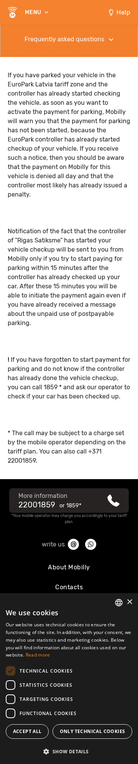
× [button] (129, 602)
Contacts (69, 587)
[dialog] (69, 678)
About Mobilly (69, 567)
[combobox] (119, 602)
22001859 (36, 504)
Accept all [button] (27, 731)
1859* (73, 505)
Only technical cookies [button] (92, 731)
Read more (38, 655)
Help (123, 12)
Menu (34, 12)
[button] (69, 751)
